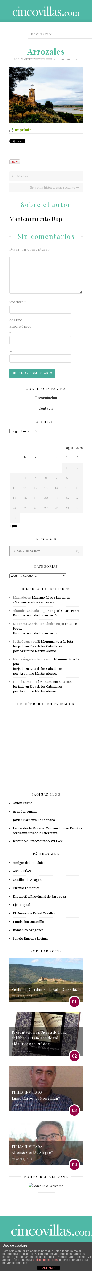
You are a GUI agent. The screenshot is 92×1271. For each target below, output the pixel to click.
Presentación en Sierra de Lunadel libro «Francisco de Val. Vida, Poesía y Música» (39, 1038)
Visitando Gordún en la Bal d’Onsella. (44, 989)
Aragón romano (25, 811)
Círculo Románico (26, 888)
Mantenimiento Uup (36, 59)
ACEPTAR (48, 1267)
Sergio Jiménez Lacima (30, 938)
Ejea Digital (21, 905)
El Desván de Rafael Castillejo (34, 913)
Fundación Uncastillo (28, 921)
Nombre (17, 302)
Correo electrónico (19, 326)
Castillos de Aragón (27, 880)
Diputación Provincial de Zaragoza (39, 896)
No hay (22, 176)
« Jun (13, 526)
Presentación (46, 397)
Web (13, 351)
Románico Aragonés (28, 930)
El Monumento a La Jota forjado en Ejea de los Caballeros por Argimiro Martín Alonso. (43, 646)
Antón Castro (22, 803)
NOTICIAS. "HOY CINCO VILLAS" (38, 841)
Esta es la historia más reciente (53, 187)
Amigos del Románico (29, 863)
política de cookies (45, 1260)
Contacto (46, 408)
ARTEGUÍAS (22, 871)
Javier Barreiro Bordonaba (34, 820)
